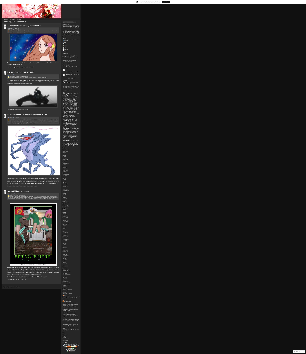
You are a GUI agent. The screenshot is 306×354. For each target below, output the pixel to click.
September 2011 (66, 190)
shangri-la (74, 142)
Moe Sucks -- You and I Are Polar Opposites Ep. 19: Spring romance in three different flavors (71, 320)
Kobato (70, 124)
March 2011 (65, 198)
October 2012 (65, 172)
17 (17, 117)
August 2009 (65, 224)
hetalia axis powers (70, 121)
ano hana (22, 30)
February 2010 (65, 216)
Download (19, 19)
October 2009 (65, 221)
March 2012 (65, 182)
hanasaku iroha (32, 30)
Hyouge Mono (30, 197)
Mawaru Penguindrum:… (70, 66)
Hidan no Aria (16, 197)
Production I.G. (40, 77)
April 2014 (64, 156)
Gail (66, 69)
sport (76, 143)
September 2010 (66, 206)
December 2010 (65, 202)
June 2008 (65, 243)
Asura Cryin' (75, 95)
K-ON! (66, 87)
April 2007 (64, 262)
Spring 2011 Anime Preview (18, 191)
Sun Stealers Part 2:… (70, 71)
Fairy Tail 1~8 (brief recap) (67, 61)
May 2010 (64, 212)
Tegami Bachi (73, 144)
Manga (78, 87)
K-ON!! (68, 87)
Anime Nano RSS (67, 301)
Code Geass (72, 83)
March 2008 (65, 247)
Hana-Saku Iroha (10, 197)
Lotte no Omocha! (36, 197)
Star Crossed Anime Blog (67, 293)
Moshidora (41, 197)
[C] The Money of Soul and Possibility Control (46, 198)
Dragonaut (73, 111)
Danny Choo (65, 277)
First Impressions (25, 76)
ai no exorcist (15, 30)
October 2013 (65, 162)
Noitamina (65, 136)
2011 (12, 30)
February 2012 (65, 183)
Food (76, 113)
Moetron (64, 285)
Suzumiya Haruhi (66, 144)
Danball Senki (36, 196)
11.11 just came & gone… (73, 69)
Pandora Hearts (67, 137)
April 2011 (64, 197)
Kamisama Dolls (66, 123)
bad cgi (21, 77)
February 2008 (65, 248)
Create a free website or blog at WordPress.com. (11, 287)
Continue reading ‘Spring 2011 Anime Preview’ (17, 279)
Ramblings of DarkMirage (67, 289)
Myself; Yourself (72, 132)
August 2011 (65, 191)
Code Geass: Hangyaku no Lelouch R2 (69, 101)
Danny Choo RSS (67, 295)
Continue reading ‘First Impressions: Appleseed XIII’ (18, 109)
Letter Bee (73, 127)
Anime (19, 30)
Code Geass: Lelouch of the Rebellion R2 (70, 103)
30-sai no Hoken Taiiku (15, 196)
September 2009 (66, 223)
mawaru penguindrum (47, 30)
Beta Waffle (65, 273)
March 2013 (65, 167)
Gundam (68, 86)
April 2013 (64, 166)
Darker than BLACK (71, 106)
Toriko (35, 198)
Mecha (36, 77)
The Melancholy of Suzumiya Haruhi (70, 145)
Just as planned (65, 281)
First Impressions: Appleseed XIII (20, 72)
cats (76, 98)
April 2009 (64, 229)
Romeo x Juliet (65, 90)
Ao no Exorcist (25, 196)
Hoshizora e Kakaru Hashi (23, 197)
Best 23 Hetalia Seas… (70, 77)
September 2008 (66, 239)
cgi (23, 77)
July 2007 (64, 258)
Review (66, 140)
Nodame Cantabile (72, 135)
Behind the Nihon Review (67, 271)
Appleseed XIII (26, 30)
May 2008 (64, 244)
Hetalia (74, 119)
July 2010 (64, 209)
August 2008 (65, 240)
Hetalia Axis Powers (74, 86)
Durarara (71, 112)
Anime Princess (65, 270)
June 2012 (65, 178)
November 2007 (65, 252)
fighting (64, 113)
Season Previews (23, 195)
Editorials (19, 29)
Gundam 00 (67, 116)
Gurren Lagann (70, 118)
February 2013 (65, 168)
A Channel (21, 196)
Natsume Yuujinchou (68, 134)
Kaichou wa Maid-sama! (73, 87)
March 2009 (65, 231)
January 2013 (65, 170)
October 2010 (65, 205)
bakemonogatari (66, 98)
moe (63, 132)
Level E (36, 30)
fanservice (26, 77)
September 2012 (66, 174)
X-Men (37, 198)
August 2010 (65, 208)
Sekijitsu (64, 292)
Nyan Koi (69, 136)
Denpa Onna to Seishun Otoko (52, 196)
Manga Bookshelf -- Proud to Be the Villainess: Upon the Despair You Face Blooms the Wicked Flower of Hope (70, 313)
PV (69, 139)
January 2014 (65, 159)
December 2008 (65, 235)
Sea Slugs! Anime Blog (67, 290)
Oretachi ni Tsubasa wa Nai (51, 197)
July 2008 (64, 242)
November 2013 (65, 160)
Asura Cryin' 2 (65, 96)
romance (44, 77)
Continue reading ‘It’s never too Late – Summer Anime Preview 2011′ (22, 186)
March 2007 (65, 263)
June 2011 (64, 194)
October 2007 (65, 254)
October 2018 (65, 151)
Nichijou (44, 197)
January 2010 (65, 217)
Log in (64, 336)
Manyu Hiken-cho (41, 30)
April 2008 (64, 246)
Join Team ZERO (12, 19)
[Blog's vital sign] (76, 345)
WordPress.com (65, 340)
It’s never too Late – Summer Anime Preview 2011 (27, 115)
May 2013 (64, 164)
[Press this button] (68, 345)
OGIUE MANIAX (66, 286)
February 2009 (65, 232)
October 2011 (65, 189)
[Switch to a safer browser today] (71, 348)
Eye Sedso (65, 278)
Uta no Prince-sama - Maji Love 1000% (25, 123)
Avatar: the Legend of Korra (73, 96)
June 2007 (65, 259)
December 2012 (65, 171)
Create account (65, 334)
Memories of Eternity (66, 284)
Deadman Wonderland (42, 196)
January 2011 (65, 201)
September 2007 (66, 255)
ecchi (75, 112)
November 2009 (65, 220)
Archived (69, 83)
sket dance (21, 198)
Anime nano (65, 267)
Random (72, 139)
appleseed (13, 77)
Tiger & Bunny (31, 198)
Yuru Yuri (33, 123)
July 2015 (64, 152)
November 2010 (65, 204)
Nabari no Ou (65, 133)
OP (63, 137)
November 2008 (65, 236)
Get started (165, 2)
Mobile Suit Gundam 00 (72, 131)
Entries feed (65, 337)
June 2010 (65, 210)
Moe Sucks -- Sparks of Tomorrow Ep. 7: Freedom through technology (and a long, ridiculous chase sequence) (70, 304)
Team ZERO (6, 19)
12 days (14, 29)
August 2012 (65, 175)
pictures (53, 30)
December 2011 (65, 186)
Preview (17, 195)
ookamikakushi (74, 136)
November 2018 (65, 149)
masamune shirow (32, 77)
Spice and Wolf (72, 143)
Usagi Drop (16, 123)
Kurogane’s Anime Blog (67, 282)
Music (66, 132)
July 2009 (64, 225)
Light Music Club (68, 128)
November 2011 (65, 187)
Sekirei (71, 142)
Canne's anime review (67, 274)
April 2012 (64, 181)
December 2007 (65, 251)
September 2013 (66, 163)
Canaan (73, 98)
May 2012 (64, 179)
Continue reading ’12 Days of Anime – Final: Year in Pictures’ (20, 67)
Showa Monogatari (15, 198)
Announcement (72, 82)
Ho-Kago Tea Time (68, 122)
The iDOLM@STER (11, 123)
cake (70, 98)
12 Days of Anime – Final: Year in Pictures (24, 25)
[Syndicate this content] (63, 295)
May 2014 (64, 155)
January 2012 (65, 185)
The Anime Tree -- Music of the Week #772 (70, 323)
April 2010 (64, 213)
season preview (66, 142)
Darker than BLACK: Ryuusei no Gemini (71, 109)
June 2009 (65, 227)
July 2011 (64, 193)
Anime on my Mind (66, 269)
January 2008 (65, 250)
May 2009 (64, 228)
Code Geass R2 (70, 104)
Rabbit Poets (65, 288)
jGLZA (11, 28)
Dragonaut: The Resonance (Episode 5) (70, 60)
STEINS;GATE (25, 198)
